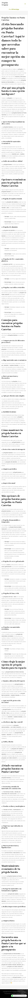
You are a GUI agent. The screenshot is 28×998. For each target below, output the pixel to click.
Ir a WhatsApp (14, 9)
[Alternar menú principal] (25, 3)
